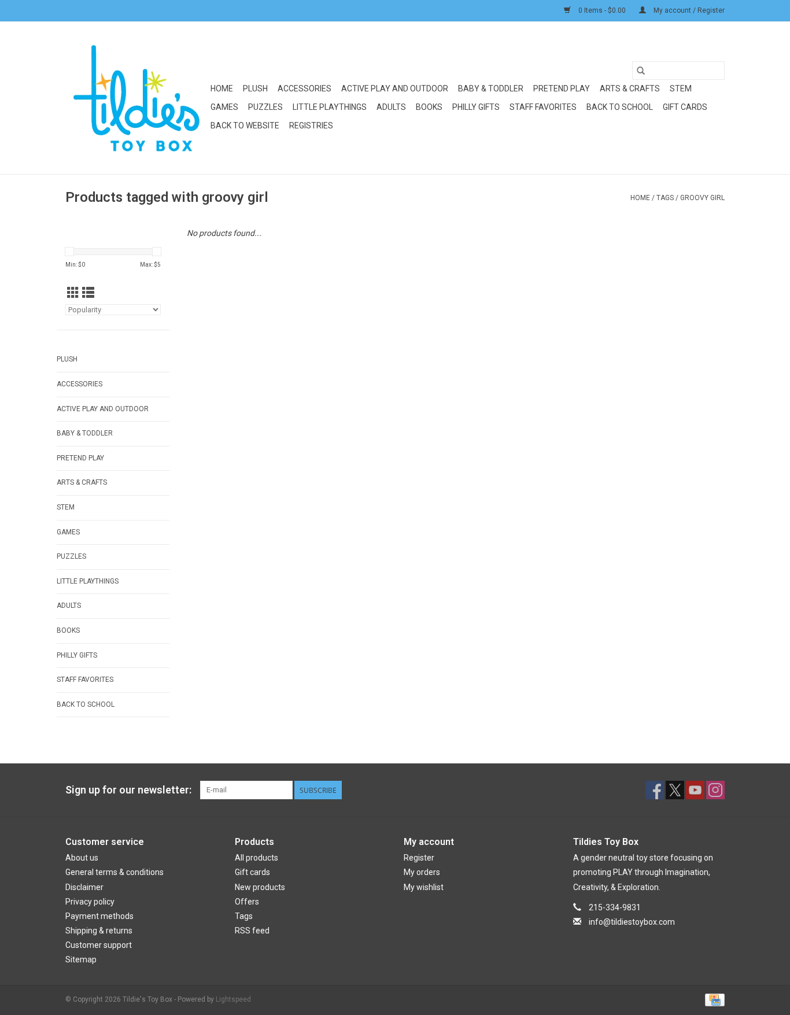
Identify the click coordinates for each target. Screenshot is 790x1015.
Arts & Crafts (630, 88)
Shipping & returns (98, 930)
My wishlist (424, 887)
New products (260, 887)
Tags (665, 198)
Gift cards (685, 107)
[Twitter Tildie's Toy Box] (675, 790)
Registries (311, 125)
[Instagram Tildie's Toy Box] (715, 790)
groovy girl (702, 198)
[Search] (640, 70)
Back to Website (245, 125)
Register (419, 857)
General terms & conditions (114, 872)
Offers (247, 901)
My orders (422, 872)
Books (429, 107)
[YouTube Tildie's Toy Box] (695, 790)
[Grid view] (73, 293)
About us (81, 857)
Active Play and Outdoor (394, 88)
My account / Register (688, 10)
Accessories (304, 88)
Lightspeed (233, 999)
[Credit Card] (713, 999)
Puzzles (265, 107)
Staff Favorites (543, 107)
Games (224, 107)
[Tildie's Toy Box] (136, 98)
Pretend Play (561, 88)
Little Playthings (330, 107)
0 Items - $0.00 (602, 10)
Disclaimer (84, 887)
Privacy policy (90, 901)
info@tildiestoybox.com (632, 922)
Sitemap (81, 959)
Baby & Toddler (490, 88)
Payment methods (99, 916)
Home (222, 88)
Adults (391, 107)
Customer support (98, 945)
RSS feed (252, 930)
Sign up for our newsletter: (128, 790)
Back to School (619, 107)
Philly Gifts (476, 107)
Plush (255, 88)
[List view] (88, 293)
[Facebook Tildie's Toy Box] (654, 790)
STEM (681, 88)
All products (256, 857)
